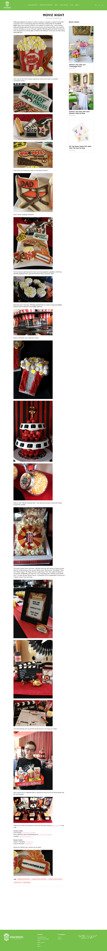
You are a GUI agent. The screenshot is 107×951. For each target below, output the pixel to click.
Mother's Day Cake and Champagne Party (77, 65)
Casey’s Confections (25, 836)
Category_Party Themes (55, 879)
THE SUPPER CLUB (41, 937)
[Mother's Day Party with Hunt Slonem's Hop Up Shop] (81, 91)
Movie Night (26, 882)
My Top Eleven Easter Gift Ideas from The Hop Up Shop (80, 147)
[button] (56, 5)
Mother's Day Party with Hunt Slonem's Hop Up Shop (79, 112)
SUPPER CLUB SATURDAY (43, 939)
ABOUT (39, 946)
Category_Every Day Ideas (39, 879)
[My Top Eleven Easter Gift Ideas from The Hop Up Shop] (81, 132)
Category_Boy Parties (23, 879)
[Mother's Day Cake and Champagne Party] (81, 44)
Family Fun (30, 842)
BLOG (38, 944)
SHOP (38, 940)
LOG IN (59, 937)
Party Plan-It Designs (29, 832)
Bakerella (29, 844)
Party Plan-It (56, 825)
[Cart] (102, 5)
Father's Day (17, 882)
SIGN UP (60, 939)
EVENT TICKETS (41, 942)
